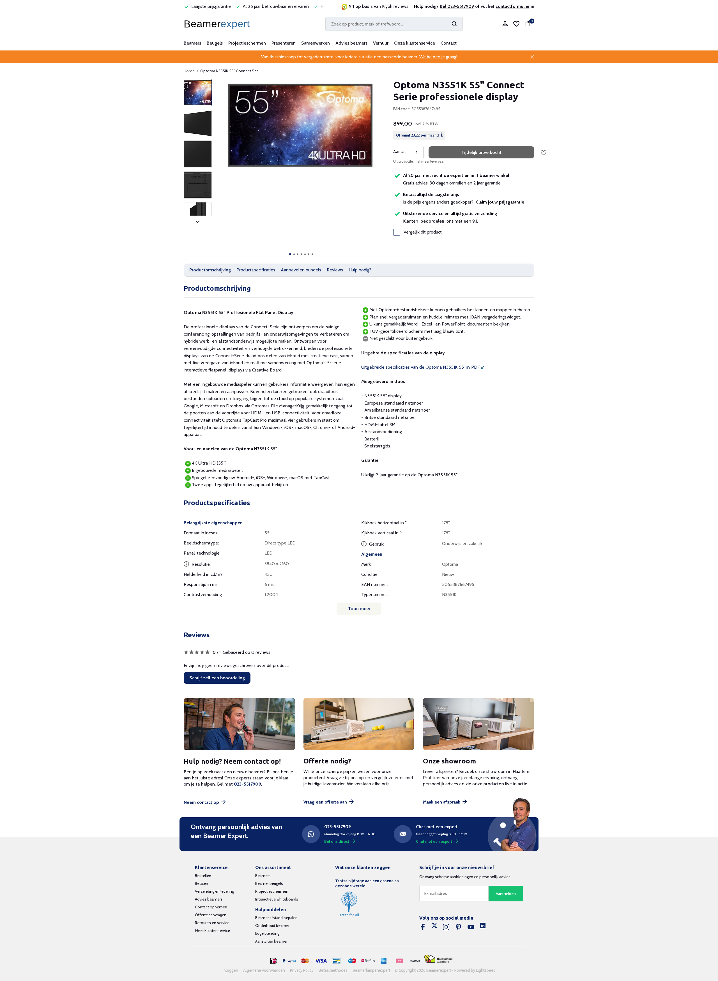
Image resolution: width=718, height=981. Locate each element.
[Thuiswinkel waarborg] (438, 959)
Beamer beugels (269, 883)
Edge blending (267, 933)
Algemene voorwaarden (264, 970)
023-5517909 (247, 784)
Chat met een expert (434, 841)
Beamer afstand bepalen (276, 917)
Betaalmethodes (333, 970)
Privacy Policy (302, 970)
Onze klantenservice (414, 43)
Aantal (399, 151)
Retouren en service (212, 922)
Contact (449, 43)
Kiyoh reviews (395, 6)
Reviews (335, 270)
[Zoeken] (454, 24)
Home (189, 71)
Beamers (192, 43)
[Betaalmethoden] (274, 961)
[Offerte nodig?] (359, 724)
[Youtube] (471, 927)
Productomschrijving (210, 270)
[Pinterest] (458, 927)
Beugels (215, 43)
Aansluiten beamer (271, 941)
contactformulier (513, 6)
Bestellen (203, 875)
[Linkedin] (482, 927)
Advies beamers (351, 43)
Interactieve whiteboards (276, 899)
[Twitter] (434, 927)
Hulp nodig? (360, 270)
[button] (290, 254)
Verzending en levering (214, 891)
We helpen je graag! (438, 56)
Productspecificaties (255, 270)
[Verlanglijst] (516, 24)
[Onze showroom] (478, 724)
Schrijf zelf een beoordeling (217, 677)
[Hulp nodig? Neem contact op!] (239, 724)
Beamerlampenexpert (371, 970)
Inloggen (231, 970)
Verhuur (380, 43)
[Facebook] (422, 927)
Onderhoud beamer (272, 925)
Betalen (201, 883)
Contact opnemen (211, 907)
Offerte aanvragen (210, 914)
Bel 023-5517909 (457, 6)
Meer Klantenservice (212, 930)
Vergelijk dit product (423, 232)
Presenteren (283, 43)
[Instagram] (446, 927)
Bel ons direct (336, 841)
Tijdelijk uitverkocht (481, 152)
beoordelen (432, 221)
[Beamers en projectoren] (218, 24)
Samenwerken (315, 43)
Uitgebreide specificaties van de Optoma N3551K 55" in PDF (420, 367)
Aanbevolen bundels (301, 270)
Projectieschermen (247, 43)
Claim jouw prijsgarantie (500, 202)
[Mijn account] (505, 24)
